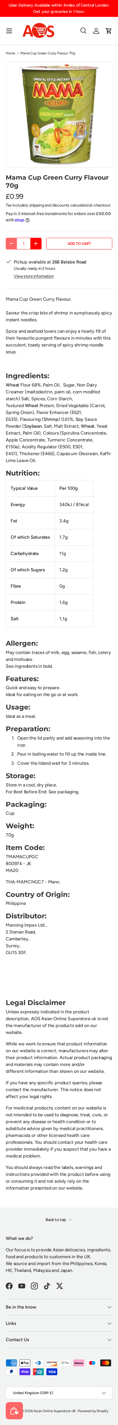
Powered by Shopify (93, 1411)
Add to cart (79, 243)
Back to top (56, 1219)
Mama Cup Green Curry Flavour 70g (47, 53)
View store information (34, 276)
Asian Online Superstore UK (55, 1411)
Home (10, 53)
